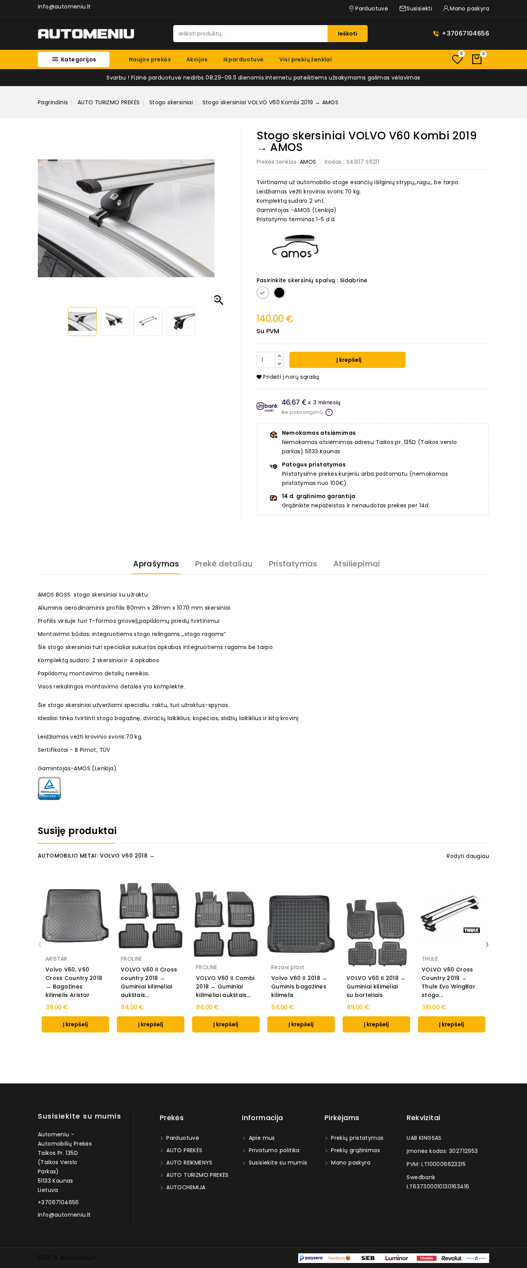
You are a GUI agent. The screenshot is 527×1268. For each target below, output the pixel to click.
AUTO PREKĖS (184, 1150)
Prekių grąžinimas (354, 1150)
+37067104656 (465, 33)
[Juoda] (447, 941)
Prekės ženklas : (278, 162)
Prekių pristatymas (356, 1138)
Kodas (333, 162)
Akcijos (197, 59)
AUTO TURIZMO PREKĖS (197, 1175)
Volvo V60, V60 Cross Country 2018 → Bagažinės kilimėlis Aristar (74, 982)
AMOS (308, 162)
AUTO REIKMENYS (189, 1162)
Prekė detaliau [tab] (224, 563)
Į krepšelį (348, 360)
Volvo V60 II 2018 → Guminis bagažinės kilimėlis (299, 986)
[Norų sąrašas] (457, 59)
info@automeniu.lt (64, 6)
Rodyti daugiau (468, 856)
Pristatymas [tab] (293, 563)
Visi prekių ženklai (305, 59)
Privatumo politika (273, 1150)
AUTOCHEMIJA (185, 1187)
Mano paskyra (349, 1162)
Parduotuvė (182, 1138)
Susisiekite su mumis (79, 1116)
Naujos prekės (150, 59)
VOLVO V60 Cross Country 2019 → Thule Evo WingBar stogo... (448, 982)
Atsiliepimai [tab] (356, 563)
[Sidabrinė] (456, 941)
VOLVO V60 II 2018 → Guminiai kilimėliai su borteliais (376, 986)
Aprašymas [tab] (156, 563)
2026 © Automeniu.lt (67, 1257)
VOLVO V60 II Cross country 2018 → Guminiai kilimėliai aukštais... (149, 982)
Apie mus (261, 1138)
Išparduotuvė (243, 59)
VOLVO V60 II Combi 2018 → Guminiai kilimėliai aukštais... (225, 986)
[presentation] (40, 943)
